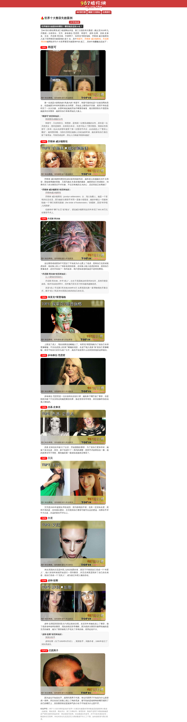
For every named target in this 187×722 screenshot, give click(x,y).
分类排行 (106, 12)
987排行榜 (81, 12)
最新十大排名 (94, 12)
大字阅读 (74, 22)
